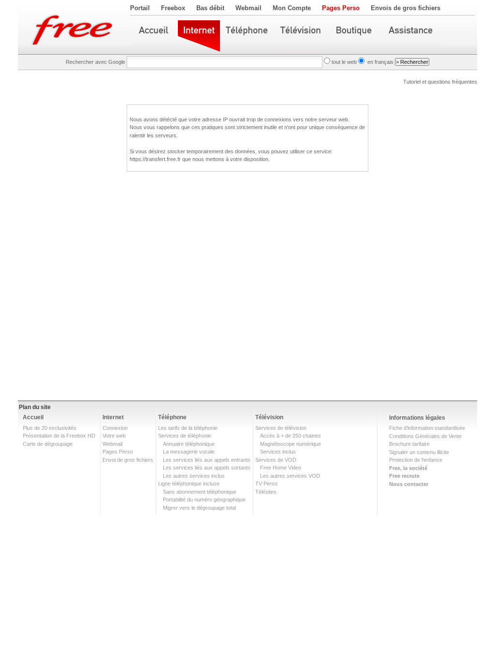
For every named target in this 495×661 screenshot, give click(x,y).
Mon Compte (292, 8)
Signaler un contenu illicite (419, 452)
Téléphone (172, 417)
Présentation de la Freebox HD (59, 436)
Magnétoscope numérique (290, 444)
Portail (140, 8)
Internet (113, 417)
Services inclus (278, 452)
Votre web (114, 436)
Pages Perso (341, 8)
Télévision (269, 417)
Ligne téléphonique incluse (188, 483)
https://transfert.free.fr (155, 159)
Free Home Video (280, 467)
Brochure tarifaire (409, 444)
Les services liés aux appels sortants (206, 467)
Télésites (266, 492)
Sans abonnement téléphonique (199, 492)
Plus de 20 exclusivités (49, 428)
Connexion (115, 428)
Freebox (173, 8)
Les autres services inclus (194, 476)
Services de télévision (280, 428)
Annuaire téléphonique (189, 444)
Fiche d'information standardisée (427, 428)
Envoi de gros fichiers (127, 460)
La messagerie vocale (189, 452)
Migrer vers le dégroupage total (199, 508)
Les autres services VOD (290, 476)
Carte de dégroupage (48, 444)
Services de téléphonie (184, 436)
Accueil (33, 417)
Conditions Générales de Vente (425, 436)
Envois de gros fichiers (405, 8)
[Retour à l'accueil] (74, 27)
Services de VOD (275, 460)
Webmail (248, 8)
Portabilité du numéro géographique (204, 499)
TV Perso (266, 483)
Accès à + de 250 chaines (290, 436)
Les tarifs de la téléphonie (188, 428)
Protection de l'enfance (415, 460)
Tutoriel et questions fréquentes (440, 82)
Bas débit (210, 8)
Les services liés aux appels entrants (206, 460)
